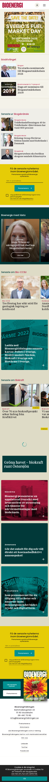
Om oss (24, 738)
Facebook (24, 751)
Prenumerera (12, 693)
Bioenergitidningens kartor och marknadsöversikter (24, 734)
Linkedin (24, 744)
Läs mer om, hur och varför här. (24, 774)
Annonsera (24, 727)
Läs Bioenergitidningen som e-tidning (24, 731)
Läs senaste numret (12, 685)
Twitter (24, 747)
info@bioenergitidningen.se (24, 718)
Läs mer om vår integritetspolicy (21, 199)
